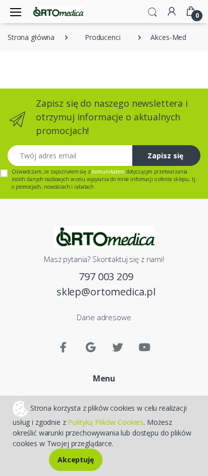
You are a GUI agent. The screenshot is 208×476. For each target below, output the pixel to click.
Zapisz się (165, 155)
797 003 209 (106, 276)
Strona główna (31, 37)
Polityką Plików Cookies (105, 422)
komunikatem (108, 171)
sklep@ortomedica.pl (106, 291)
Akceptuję (76, 459)
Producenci (103, 37)
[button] (152, 11)
